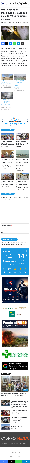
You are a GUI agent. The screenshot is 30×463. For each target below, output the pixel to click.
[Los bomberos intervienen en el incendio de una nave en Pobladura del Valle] (7, 95)
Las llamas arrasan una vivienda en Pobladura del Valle (6, 82)
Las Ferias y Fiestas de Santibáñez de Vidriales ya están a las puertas (7, 183)
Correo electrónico (6, 225)
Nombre (3, 218)
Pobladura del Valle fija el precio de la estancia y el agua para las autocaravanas (19, 84)
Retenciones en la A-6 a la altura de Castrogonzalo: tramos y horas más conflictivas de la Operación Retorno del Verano (22, 164)
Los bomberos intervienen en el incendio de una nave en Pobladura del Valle (6, 103)
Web (2, 232)
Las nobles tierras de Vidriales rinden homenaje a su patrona (7, 143)
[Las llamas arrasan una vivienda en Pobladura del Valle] (7, 77)
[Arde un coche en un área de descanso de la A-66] (5, 427)
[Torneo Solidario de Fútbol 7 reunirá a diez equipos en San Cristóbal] (22, 136)
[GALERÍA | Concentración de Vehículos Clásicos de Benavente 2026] (5, 420)
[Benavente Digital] (15, 3)
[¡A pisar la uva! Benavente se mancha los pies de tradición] (5, 413)
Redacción (4, 22)
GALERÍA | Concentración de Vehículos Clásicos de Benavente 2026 (19, 419)
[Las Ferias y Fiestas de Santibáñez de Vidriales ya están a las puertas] (7, 176)
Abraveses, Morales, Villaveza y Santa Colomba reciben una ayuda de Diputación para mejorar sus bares (22, 184)
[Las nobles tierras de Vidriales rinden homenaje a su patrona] (7, 136)
